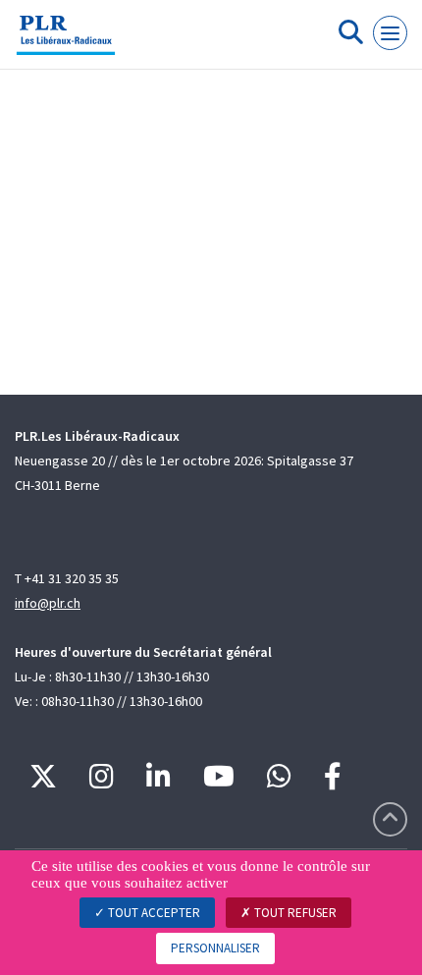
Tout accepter (152, 912)
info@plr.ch (47, 603)
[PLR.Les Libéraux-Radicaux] (66, 42)
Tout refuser (294, 912)
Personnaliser (215, 948)
